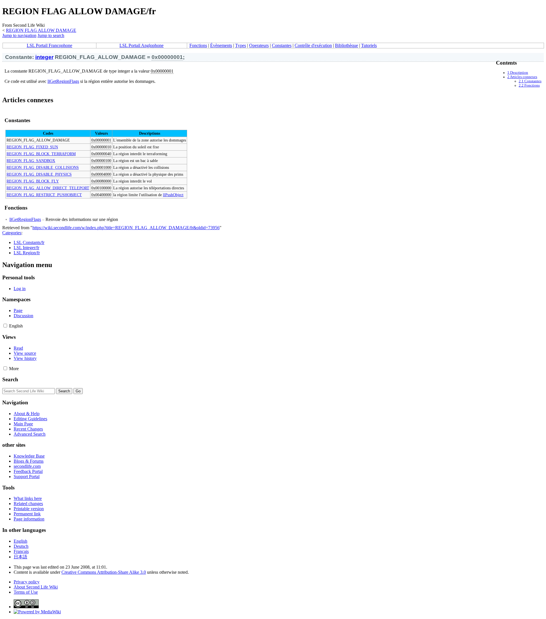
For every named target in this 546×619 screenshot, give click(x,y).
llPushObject (173, 194)
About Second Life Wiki (36, 587)
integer (44, 57)
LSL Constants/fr (29, 242)
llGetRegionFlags (63, 81)
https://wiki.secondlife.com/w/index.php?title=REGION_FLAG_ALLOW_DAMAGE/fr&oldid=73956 (126, 227)
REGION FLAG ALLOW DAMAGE (41, 30)
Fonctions (198, 45)
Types (240, 45)
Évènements (221, 45)
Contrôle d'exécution (313, 45)
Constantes (281, 45)
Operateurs (259, 45)
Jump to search (51, 35)
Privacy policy (27, 581)
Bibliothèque (346, 45)
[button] (5, 325)
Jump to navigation (19, 35)
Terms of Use (26, 592)
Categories (11, 232)
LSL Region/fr (27, 252)
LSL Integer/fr (26, 247)
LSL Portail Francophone (49, 45)
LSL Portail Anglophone (141, 45)
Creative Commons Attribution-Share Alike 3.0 (103, 572)
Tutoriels (369, 45)
